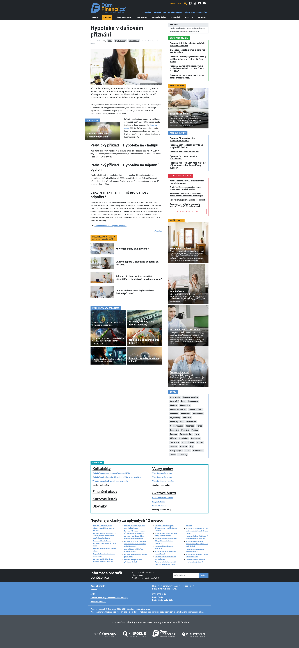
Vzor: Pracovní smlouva (162, 477)
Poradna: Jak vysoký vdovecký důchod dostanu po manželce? (134, 532)
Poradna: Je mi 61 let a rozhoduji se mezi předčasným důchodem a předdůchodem (135, 543)
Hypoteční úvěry (120, 41)
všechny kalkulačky (101, 485)
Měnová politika (177, 422)
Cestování (174, 401)
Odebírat (203, 575)
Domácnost (193, 401)
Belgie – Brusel (158, 501)
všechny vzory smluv (161, 485)
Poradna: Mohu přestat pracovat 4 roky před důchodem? (166, 534)
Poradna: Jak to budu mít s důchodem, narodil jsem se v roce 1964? (104, 543)
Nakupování (191, 422)
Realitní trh (184, 438)
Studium (183, 446)
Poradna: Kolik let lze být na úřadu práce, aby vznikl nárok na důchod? (166, 528)
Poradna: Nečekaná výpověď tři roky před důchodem (134, 527)
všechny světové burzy (161, 509)
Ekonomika (203, 17)
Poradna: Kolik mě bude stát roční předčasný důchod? (195, 561)
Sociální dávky (188, 442)
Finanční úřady (176, 12)
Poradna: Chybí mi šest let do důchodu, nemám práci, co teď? (103, 560)
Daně (110, 41)
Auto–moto (175, 397)
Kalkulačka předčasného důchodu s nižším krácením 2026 (117, 477)
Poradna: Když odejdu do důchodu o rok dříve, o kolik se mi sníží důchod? (197, 543)
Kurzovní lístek (202, 12)
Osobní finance (134, 41)
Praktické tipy (186, 434)
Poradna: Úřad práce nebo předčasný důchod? (133, 561)
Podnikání (175, 17)
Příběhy (173, 438)
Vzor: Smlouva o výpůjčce (163, 481)
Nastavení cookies (98, 602)
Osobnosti (190, 426)
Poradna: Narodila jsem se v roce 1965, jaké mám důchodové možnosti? (166, 541)
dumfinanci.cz (144, 609)
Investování (185, 414)
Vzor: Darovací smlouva (162, 473)
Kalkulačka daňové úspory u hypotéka (110, 226)
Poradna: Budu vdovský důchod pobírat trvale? (165, 553)
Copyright (112, 609)
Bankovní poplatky (190, 397)
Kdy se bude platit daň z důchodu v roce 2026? (104, 555)
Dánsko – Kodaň (159, 505)
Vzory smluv (157, 12)
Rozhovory (195, 438)
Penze (199, 426)
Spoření (200, 442)
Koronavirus (198, 414)
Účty (191, 446)
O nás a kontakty (98, 586)
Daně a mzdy (141, 17)
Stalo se (173, 446)
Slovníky (166, 12)
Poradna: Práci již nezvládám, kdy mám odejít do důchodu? (134, 537)
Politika (194, 430)
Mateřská (187, 418)
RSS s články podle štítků (162, 600)
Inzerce (94, 590)
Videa (187, 450)
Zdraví (173, 455)
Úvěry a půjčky (176, 450)
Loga (93, 594)
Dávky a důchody (123, 17)
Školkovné (174, 442)
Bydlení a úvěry (159, 17)
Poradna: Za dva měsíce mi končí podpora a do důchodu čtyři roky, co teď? (197, 531)
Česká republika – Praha (162, 498)
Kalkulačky (146, 12)
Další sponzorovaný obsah (188, 211)
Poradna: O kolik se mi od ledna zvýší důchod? (165, 558)
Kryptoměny (175, 418)
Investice (189, 17)
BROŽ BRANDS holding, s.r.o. (164, 589)
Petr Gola (158, 231)
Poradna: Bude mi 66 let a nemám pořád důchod (135, 555)
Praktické (97, 462)
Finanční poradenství (177, 28)
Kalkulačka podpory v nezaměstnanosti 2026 (111, 473)
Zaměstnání (198, 450)
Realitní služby (175, 31)
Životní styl (182, 455)
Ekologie (173, 405)
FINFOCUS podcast (178, 409)
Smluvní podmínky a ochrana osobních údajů (109, 598)
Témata (94, 17)
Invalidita (174, 414)
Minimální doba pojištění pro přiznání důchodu (133, 550)
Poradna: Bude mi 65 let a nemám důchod (104, 550)
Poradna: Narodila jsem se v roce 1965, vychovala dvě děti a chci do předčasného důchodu (104, 535)
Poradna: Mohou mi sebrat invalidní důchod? (195, 550)
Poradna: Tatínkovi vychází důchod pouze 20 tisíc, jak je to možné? (103, 528)
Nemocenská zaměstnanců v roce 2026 (165, 547)
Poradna (107, 17)
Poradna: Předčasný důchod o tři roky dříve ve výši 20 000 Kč (197, 537)
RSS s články (157, 597)
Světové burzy (189, 12)
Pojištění (185, 430)
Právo (196, 434)
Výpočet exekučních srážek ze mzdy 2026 (110, 481)
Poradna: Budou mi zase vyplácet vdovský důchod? (197, 555)
